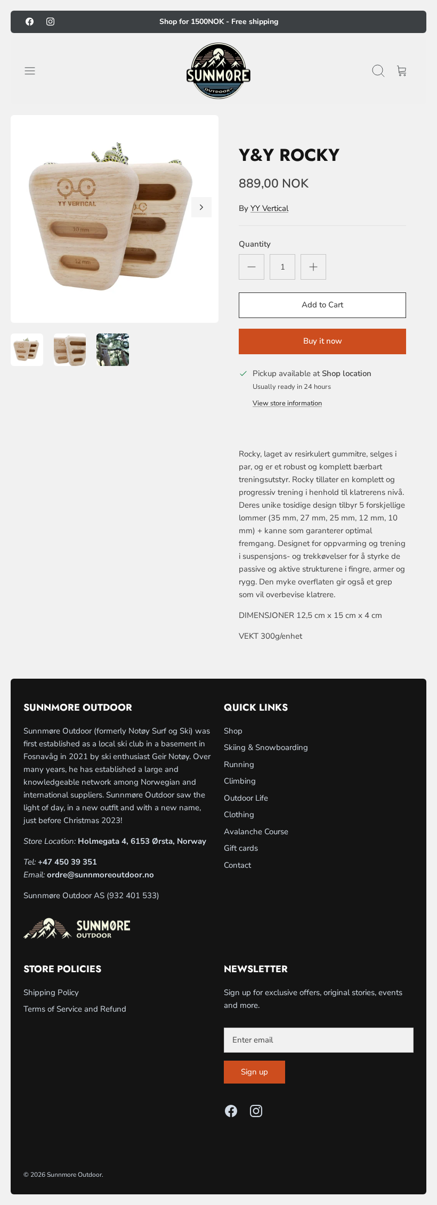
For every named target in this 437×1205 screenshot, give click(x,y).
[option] (114, 219)
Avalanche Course (256, 831)
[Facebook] (29, 21)
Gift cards (241, 848)
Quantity (255, 244)
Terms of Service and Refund (74, 1009)
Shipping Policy (51, 992)
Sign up (254, 1071)
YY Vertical (269, 208)
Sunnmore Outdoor (74, 1174)
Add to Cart (322, 304)
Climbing (240, 781)
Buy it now (322, 341)
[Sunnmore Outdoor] (218, 71)
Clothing (239, 814)
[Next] (201, 207)
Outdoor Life (246, 798)
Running (239, 764)
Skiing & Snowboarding (266, 747)
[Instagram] (50, 21)
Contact (237, 865)
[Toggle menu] (35, 70)
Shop (233, 731)
